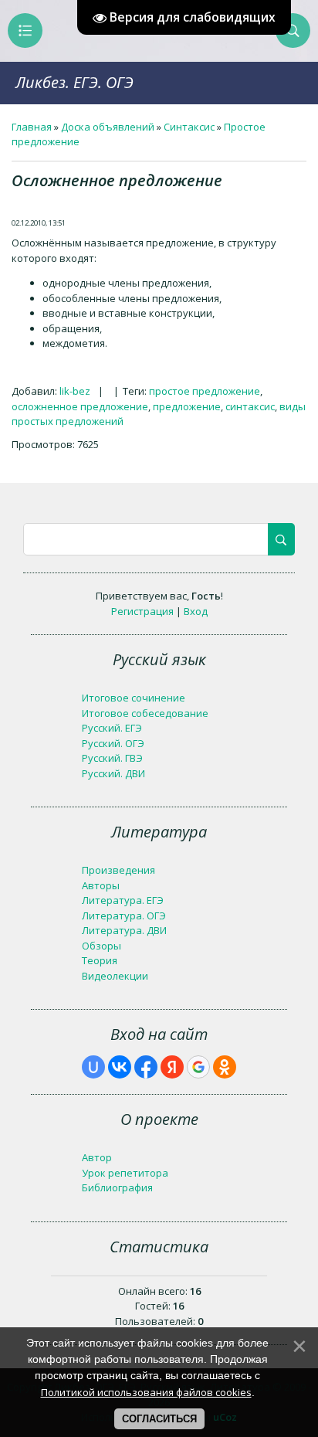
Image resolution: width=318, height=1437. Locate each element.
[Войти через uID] (93, 1067)
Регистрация (142, 611)
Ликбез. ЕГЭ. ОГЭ (74, 82)
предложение (187, 406)
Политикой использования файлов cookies (146, 1392)
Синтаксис (189, 127)
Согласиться (159, 1419)
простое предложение (204, 391)
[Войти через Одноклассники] (224, 1067)
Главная (32, 127)
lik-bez (74, 391)
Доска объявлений (107, 127)
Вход (196, 611)
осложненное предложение (80, 406)
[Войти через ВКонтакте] (119, 1067)
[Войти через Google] (198, 1067)
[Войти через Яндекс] (172, 1067)
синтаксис (250, 406)
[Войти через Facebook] (145, 1067)
